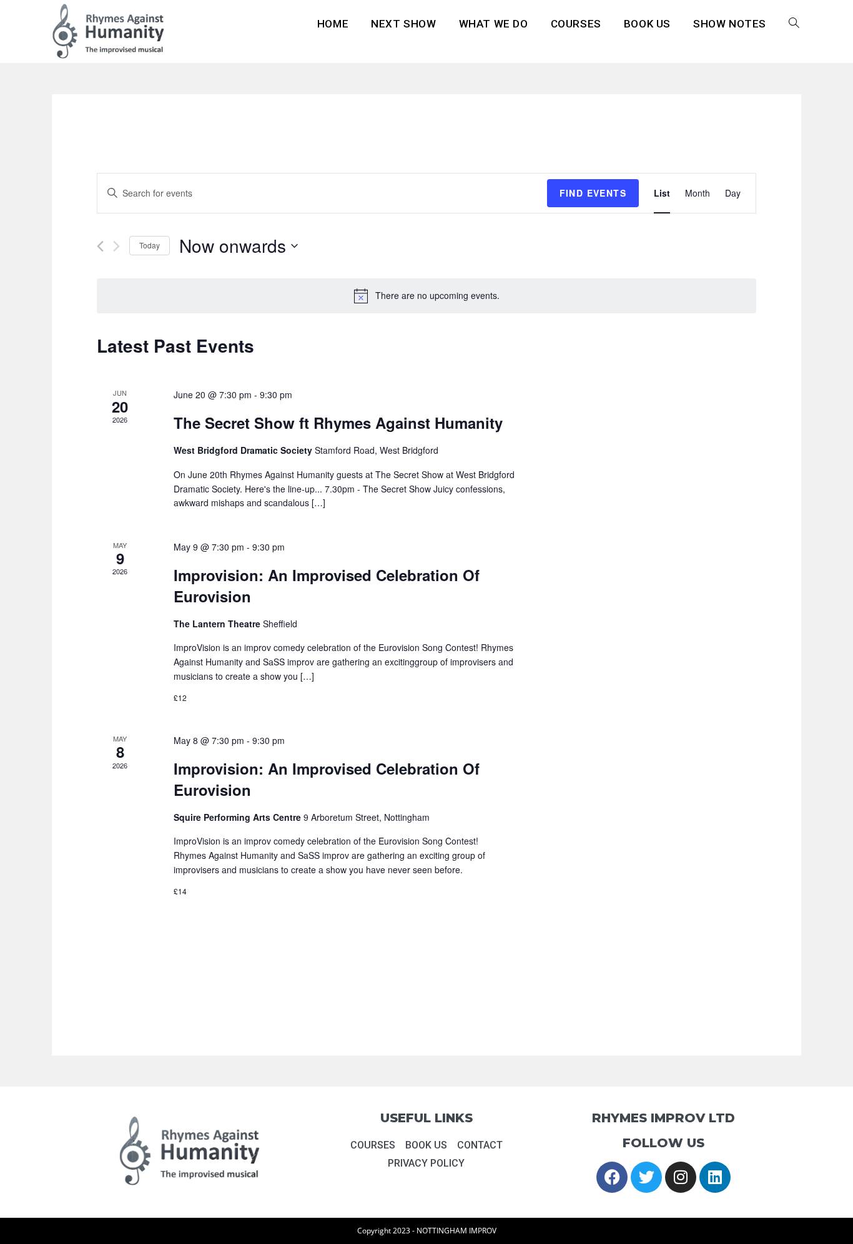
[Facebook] (612, 1177)
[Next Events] (116, 246)
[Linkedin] (715, 1177)
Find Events (593, 193)
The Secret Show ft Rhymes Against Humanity (338, 422)
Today (149, 245)
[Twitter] (646, 1177)
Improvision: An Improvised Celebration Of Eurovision (327, 585)
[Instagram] (680, 1177)
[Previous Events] (100, 246)
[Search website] (794, 24)
